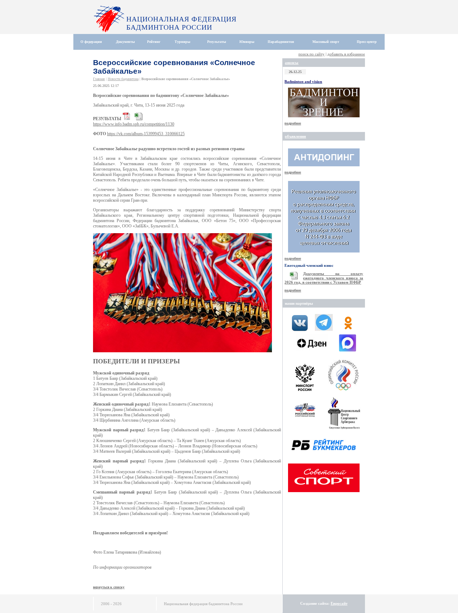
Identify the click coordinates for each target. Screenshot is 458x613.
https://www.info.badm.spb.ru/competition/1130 (133, 124)
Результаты (216, 42)
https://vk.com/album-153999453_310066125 (146, 133)
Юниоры (246, 42)
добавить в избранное (346, 54)
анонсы (291, 62)
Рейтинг (154, 42)
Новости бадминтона (123, 79)
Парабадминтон (281, 42)
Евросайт (339, 603)
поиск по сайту (311, 54)
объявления (295, 136)
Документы (125, 42)
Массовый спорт (325, 42)
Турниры (182, 42)
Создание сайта (314, 603)
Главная (99, 79)
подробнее (292, 123)
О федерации (91, 42)
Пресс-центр (367, 42)
